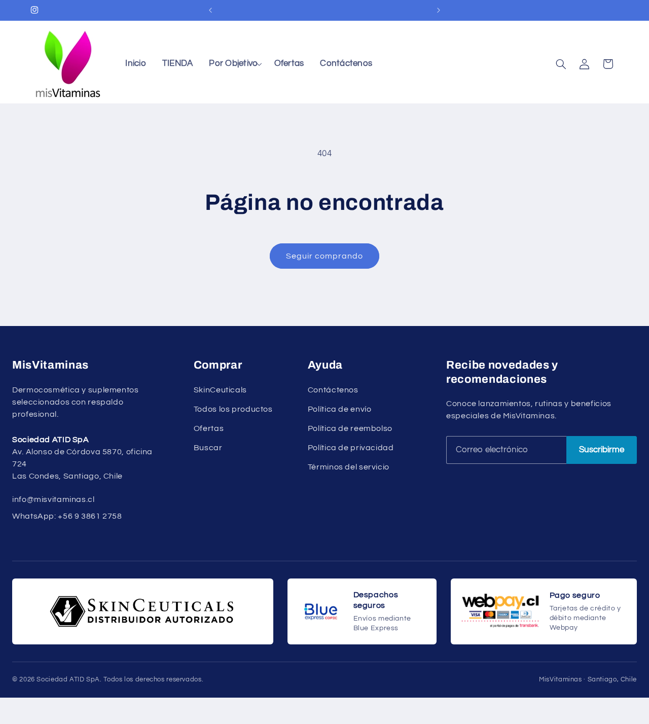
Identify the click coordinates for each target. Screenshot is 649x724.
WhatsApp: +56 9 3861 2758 (67, 516)
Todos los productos (233, 409)
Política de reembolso (350, 428)
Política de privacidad (351, 448)
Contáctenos (333, 390)
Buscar (208, 448)
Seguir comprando (325, 256)
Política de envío (340, 409)
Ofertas (209, 428)
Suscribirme (601, 449)
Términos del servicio (348, 467)
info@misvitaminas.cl (53, 499)
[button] (233, 64)
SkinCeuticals (220, 390)
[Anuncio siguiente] (438, 10)
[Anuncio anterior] (210, 10)
